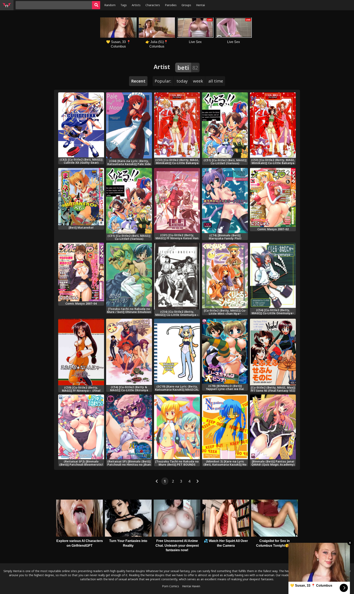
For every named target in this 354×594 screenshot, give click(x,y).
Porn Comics (170, 586)
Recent (138, 81)
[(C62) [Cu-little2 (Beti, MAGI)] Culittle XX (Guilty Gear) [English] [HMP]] (81, 124)
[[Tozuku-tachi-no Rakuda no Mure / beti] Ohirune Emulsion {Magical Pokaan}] (129, 275)
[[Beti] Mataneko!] (81, 197)
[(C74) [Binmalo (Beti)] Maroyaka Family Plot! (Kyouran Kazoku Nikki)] (225, 200)
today (182, 81)
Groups (186, 5)
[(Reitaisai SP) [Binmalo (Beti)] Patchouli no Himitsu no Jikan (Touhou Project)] (129, 426)
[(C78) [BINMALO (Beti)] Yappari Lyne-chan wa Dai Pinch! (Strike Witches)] (225, 351)
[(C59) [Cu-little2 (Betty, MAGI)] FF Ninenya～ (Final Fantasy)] (81, 352)
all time (215, 81)
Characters (152, 5)
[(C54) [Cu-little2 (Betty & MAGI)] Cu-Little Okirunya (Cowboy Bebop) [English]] (129, 352)
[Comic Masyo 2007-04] (81, 272)
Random (110, 5)
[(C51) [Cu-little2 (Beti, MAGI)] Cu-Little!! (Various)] (225, 125)
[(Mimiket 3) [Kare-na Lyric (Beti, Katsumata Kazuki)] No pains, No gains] (225, 426)
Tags (123, 5)
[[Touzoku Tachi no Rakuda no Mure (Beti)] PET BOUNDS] (177, 426)
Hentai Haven (191, 586)
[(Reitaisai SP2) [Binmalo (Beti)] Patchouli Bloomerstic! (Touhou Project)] (81, 426)
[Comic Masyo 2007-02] (273, 197)
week (198, 81)
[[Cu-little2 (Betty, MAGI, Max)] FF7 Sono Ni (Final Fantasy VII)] (273, 352)
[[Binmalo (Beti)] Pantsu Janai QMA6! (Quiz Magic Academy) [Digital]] (273, 426)
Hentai (200, 5)
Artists (136, 5)
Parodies (171, 5)
